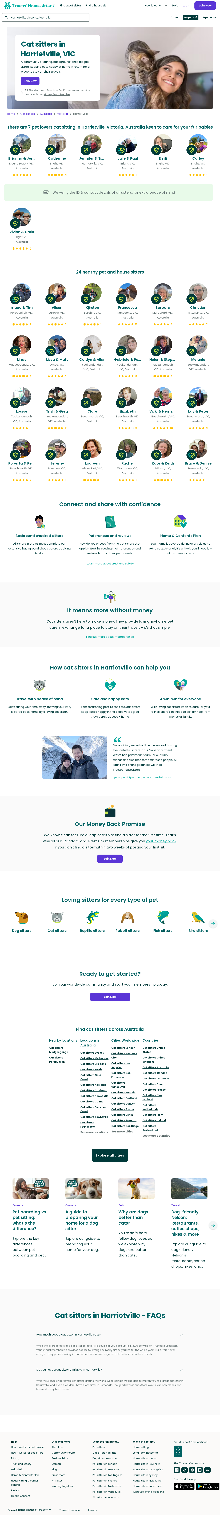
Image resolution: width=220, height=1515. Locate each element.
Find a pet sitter (70, 5)
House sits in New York (146, 1464)
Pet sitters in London (105, 1464)
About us (57, 1447)
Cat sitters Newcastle (94, 1096)
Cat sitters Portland (124, 1098)
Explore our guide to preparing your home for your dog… (82, 1244)
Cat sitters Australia (155, 1067)
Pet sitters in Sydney (105, 1480)
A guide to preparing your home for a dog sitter (81, 1220)
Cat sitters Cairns (91, 1101)
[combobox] (45, 17)
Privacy (92, 1510)
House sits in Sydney (145, 1475)
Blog (54, 1469)
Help (175, 5)
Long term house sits (145, 1452)
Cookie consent (20, 1496)
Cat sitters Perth (91, 1069)
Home (11, 114)
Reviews (16, 1490)
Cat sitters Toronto (123, 1120)
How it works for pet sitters (27, 1452)
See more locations (94, 1132)
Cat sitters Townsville (94, 1117)
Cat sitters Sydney (92, 1052)
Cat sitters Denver (123, 1103)
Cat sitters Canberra (93, 1090)
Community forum (63, 1452)
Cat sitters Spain (153, 1084)
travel (175, 1205)
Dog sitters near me (105, 1458)
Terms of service (69, 1510)
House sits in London (145, 1458)
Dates (174, 17)
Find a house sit (95, 5)
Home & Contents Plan (25, 1475)
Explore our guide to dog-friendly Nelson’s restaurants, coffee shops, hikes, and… (188, 1255)
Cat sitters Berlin (122, 1115)
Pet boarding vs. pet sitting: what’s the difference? (30, 1220)
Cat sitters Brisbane (93, 1064)
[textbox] (45, 17)
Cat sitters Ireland (154, 1120)
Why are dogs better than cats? (133, 1217)
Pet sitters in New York (106, 1469)
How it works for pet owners (27, 1447)
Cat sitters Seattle (123, 1092)
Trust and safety (21, 1464)
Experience (210, 17)
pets (121, 1205)
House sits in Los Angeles (148, 1469)
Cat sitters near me (104, 1452)
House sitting (141, 1447)
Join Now (205, 5)
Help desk (17, 1469)
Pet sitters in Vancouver (107, 1492)
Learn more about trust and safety (110, 564)
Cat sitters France (154, 1089)
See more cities (122, 1131)
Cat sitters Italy (152, 1115)
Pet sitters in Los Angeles (107, 1475)
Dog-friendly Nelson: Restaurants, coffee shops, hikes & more (185, 1223)
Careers (56, 1464)
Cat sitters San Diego (125, 1126)
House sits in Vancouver (147, 1486)
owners (18, 1205)
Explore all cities (110, 1155)
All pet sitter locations (106, 1497)
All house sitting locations (148, 1492)
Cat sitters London (123, 1048)
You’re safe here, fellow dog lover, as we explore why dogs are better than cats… (135, 1244)
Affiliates (57, 1480)
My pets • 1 (190, 17)
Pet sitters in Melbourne (107, 1486)
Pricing (15, 1458)
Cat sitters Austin (122, 1109)
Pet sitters (99, 1447)
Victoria (62, 114)
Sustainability (60, 1458)
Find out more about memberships (110, 637)
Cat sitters (27, 114)
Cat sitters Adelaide (93, 1085)
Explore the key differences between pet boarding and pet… (29, 1247)
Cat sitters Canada (154, 1073)
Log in (186, 5)
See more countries (156, 1136)
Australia (46, 114)
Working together (62, 1486)
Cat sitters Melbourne (94, 1058)
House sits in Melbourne (147, 1480)
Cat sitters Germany (155, 1078)
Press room (58, 1475)
